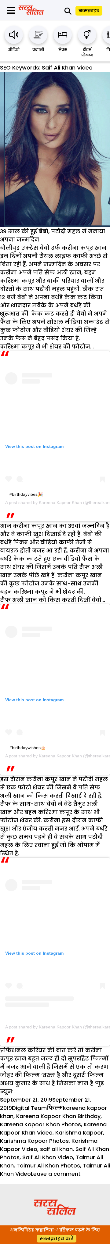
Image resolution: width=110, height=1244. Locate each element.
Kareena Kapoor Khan (60, 502)
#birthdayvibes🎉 (26, 494)
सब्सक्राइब (89, 11)
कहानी (38, 49)
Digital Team (29, 1108)
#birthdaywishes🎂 (27, 747)
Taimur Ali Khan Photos (48, 1165)
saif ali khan (56, 1149)
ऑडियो (14, 49)
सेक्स (62, 49)
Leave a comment (56, 1174)
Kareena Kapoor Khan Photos (40, 1124)
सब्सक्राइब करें (56, 1238)
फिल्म (55, 1108)
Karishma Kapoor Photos (34, 1141)
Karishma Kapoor (79, 1132)
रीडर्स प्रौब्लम (87, 52)
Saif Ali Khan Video (47, 1157)
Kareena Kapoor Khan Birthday (58, 1116)
